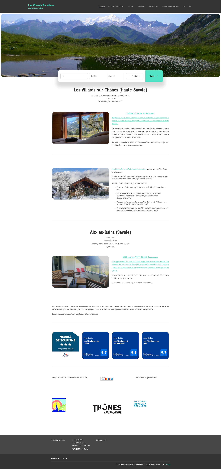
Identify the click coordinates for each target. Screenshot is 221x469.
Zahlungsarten (101, 440)
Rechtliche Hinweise (58, 440)
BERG (141, 6)
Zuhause (101, 6)
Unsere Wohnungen (116, 6)
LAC (130, 6)
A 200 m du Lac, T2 (130, 257)
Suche (152, 76)
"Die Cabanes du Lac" (79, 442)
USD (190, 6)
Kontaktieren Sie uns (170, 6)
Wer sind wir (153, 6)
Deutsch (54, 459)
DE (184, 6)
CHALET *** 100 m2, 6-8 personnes (140, 113)
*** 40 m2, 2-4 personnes (148, 257)
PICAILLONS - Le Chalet (80, 449)
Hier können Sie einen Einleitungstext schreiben (129, 169)
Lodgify (167, 464)
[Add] (139, 76)
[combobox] (74, 76)
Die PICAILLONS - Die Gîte (81, 446)
